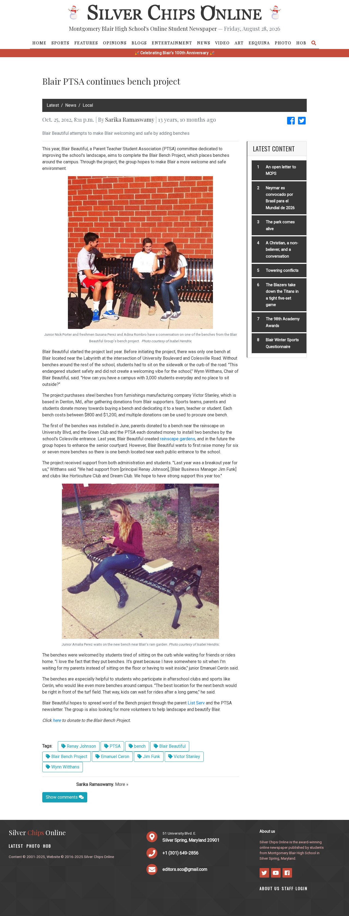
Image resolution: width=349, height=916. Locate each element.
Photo (283, 42)
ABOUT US (270, 888)
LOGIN (302, 888)
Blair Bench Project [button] (68, 756)
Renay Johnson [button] (81, 746)
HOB (301, 42)
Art (239, 42)
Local (88, 105)
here (57, 720)
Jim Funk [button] (151, 756)
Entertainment (172, 42)
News (203, 42)
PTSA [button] (115, 746)
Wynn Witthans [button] (64, 767)
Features (86, 42)
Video (222, 42)
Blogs (139, 42)
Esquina (259, 42)
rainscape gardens (177, 438)
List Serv (196, 703)
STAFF (288, 888)
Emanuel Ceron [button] (114, 756)
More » (121, 784)
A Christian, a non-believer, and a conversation (282, 250)
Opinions (115, 42)
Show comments (62, 797)
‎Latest (53, 105)
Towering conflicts (282, 270)
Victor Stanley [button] (186, 756)
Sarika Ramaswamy (129, 119)
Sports (61, 42)
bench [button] (139, 746)
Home (39, 42)
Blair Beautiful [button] (172, 746)
